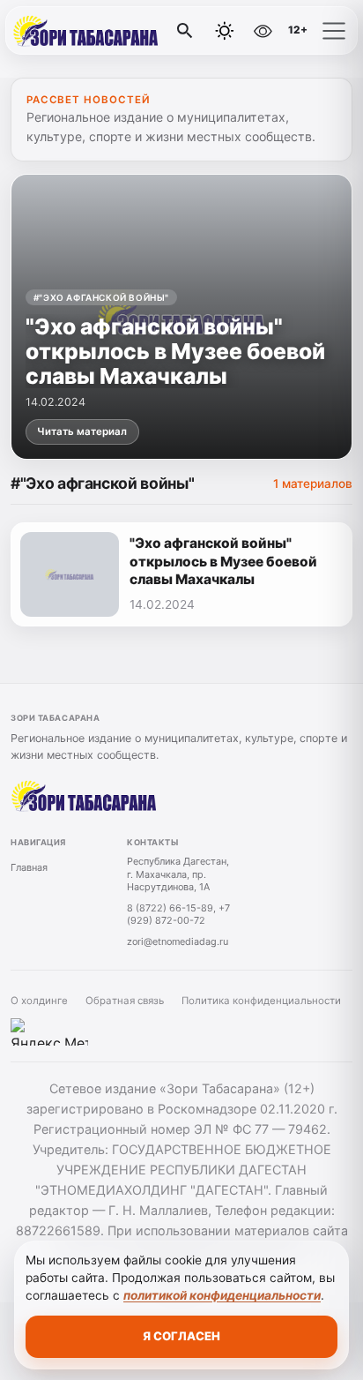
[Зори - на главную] (86, 30)
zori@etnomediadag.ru (177, 941)
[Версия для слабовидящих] (263, 31)
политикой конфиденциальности (222, 1295)
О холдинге (39, 1000)
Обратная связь (124, 1000)
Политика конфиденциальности (261, 1000)
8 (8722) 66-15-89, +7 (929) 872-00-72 (178, 914)
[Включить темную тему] (224, 31)
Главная (29, 867)
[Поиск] (185, 31)
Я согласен (181, 1336)
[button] (334, 31)
